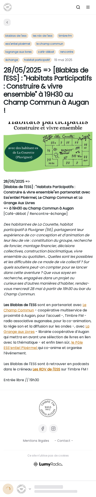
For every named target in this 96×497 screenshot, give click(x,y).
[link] (48, 408)
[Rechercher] (78, 7)
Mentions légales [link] (36, 440)
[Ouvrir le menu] (87, 7)
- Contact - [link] (63, 440)
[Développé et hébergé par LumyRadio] (48, 464)
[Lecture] (8, 489)
